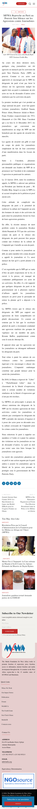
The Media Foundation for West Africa (19, 793)
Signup (18, 803)
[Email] (26, 807)
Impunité (21, 12)
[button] (34, 3)
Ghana (23, 24)
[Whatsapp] (18, 807)
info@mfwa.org (7, 762)
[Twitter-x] (3, 807)
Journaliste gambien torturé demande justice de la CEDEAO (17, 596)
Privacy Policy (21, 635)
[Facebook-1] (11, 807)
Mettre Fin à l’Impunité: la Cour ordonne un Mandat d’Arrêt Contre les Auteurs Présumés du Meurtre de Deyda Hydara (18, 563)
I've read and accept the (14, 635)
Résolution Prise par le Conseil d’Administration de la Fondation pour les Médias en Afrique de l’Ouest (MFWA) (17, 528)
